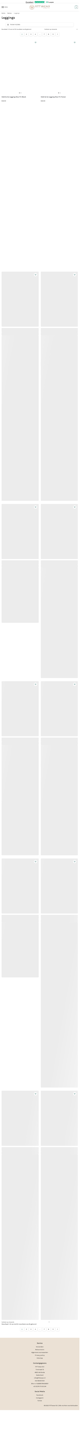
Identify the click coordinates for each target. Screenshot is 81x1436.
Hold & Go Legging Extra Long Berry (54, 1148)
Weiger (39, 722)
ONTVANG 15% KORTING (40, 1423)
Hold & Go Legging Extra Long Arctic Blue (17, 1148)
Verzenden (39, 1347)
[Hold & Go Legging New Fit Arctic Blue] (20, 299)
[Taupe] (20, 949)
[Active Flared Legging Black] (20, 886)
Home (3, 13)
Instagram (39, 1398)
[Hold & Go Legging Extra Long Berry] (59, 1118)
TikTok (39, 1401)
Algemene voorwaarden (39, 1352)
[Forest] (20, 240)
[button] (76, 704)
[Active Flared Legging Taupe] (20, 531)
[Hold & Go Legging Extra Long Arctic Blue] (20, 1118)
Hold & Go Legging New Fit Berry (53, 329)
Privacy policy (40, 1355)
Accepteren (40, 716)
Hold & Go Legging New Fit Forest (53, 97)
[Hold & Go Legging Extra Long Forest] (59, 886)
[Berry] (20, 185)
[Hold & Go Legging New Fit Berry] (59, 299)
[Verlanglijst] (35, 42)
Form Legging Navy (48, 561)
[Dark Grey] (59, 650)
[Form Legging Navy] (59, 531)
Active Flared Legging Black (12, 916)
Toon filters (15, 25)
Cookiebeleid (34, 731)
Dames (9, 13)
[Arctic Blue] (20, 130)
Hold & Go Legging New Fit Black (14, 97)
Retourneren (39, 1350)
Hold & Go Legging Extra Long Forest (54, 916)
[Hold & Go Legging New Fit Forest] (59, 66)
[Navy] (20, 827)
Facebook (39, 1395)
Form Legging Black (48, 739)
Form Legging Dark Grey (10, 739)
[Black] (59, 240)
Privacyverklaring (44, 731)
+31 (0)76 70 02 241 (39, 1386)
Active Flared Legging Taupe (12, 561)
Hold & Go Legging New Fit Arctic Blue (16, 329)
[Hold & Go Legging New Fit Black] (20, 66)
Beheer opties (40, 728)
